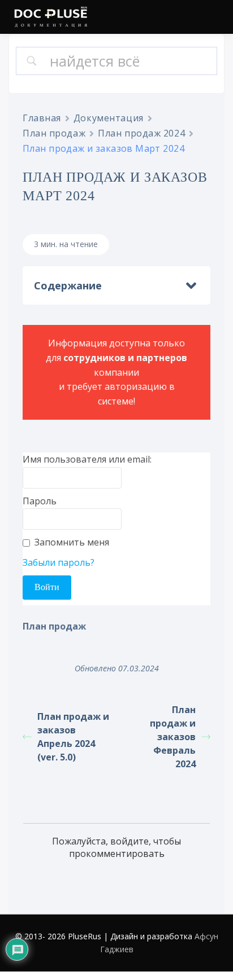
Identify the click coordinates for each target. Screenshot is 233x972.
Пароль (40, 501)
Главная (42, 118)
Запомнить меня (71, 542)
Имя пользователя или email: (87, 459)
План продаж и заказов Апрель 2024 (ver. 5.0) (73, 736)
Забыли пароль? (58, 562)
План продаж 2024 (141, 133)
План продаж (54, 133)
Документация (109, 118)
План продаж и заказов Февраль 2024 (173, 736)
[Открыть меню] (213, 18)
